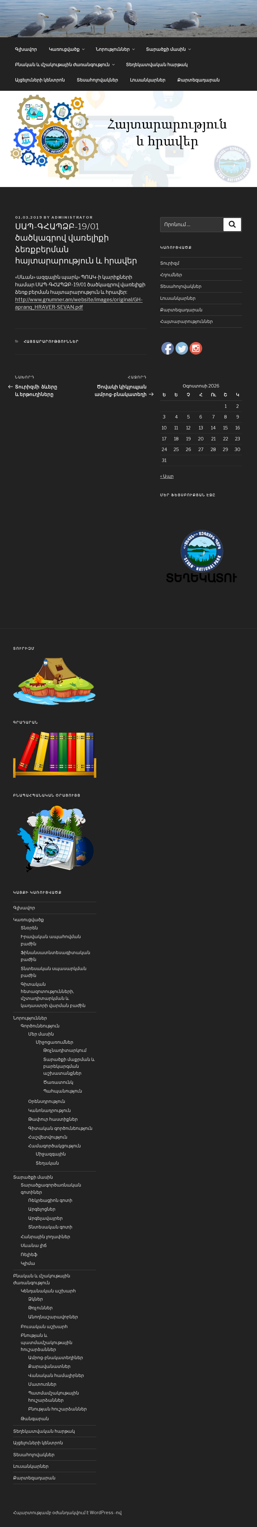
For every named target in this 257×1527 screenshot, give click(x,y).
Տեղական (47, 1163)
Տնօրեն (29, 927)
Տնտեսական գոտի (50, 1226)
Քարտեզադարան (198, 79)
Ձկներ (35, 1298)
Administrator (72, 217)
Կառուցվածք (64, 49)
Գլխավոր (26, 49)
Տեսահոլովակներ (97, 79)
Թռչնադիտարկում (65, 1050)
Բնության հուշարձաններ (57, 1408)
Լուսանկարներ (147, 79)
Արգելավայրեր (45, 1218)
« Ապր (167, 476)
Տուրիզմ (169, 263)
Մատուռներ (42, 1384)
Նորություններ (113, 49)
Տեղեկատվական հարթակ (157, 64)
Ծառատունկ (58, 1082)
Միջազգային (51, 1153)
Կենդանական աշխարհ (48, 1290)
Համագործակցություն (54, 1145)
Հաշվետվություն (47, 1137)
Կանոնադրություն (49, 1110)
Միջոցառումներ (54, 1042)
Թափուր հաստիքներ (53, 1119)
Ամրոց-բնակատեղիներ (55, 1357)
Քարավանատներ (49, 1366)
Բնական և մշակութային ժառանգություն (62, 64)
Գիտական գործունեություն (60, 1128)
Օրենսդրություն (46, 1101)
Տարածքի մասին (166, 49)
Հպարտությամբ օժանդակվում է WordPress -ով (67, 1512)
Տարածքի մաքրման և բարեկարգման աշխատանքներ (69, 1066)
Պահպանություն (62, 1090)
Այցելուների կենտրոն (40, 79)
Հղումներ (171, 274)
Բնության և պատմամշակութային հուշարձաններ (46, 1342)
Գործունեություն (40, 1025)
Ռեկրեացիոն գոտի (50, 1200)
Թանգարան (35, 1418)
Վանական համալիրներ (56, 1375)
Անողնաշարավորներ (53, 1316)
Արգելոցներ (41, 1209)
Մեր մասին (41, 1033)
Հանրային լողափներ (45, 1236)
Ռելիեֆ (29, 1254)
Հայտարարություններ (51, 341)
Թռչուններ (40, 1307)
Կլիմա (28, 1263)
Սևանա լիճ (34, 1245)
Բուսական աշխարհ (44, 1326)
